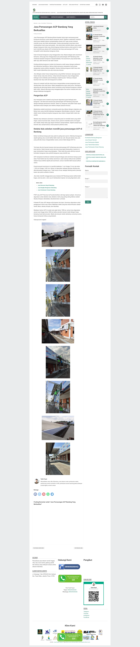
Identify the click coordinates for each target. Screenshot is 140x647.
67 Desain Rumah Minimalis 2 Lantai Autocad (98, 80)
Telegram (86, 611)
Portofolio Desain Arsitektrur (95, 154)
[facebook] (35, 494)
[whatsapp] (48, 494)
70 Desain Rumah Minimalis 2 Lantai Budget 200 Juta (98, 69)
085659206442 (72, 590)
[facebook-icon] (96, 4)
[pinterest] (43, 494)
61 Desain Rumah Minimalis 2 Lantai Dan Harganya (99, 36)
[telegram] (52, 494)
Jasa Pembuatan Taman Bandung (46, 190)
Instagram (86, 615)
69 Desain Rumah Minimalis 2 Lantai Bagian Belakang (98, 58)
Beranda (34, 4)
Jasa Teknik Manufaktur (92, 144)
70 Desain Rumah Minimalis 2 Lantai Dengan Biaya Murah (98, 113)
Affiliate (65, 4)
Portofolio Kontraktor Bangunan (95, 161)
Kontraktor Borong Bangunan (93, 137)
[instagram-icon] (99, 4)
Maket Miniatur (71, 17)
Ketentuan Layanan (85, 4)
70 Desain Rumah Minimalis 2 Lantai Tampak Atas (98, 102)
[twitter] (39, 494)
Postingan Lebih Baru (38, 548)
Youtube (86, 613)
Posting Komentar (38, 33)
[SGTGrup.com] (67, 10)
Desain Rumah (44, 17)
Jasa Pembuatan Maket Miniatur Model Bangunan (99, 47)
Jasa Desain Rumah (43, 4)
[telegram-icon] (106, 4)
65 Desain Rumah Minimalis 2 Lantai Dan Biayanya (99, 91)
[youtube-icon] (103, 4)
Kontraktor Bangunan (55, 4)
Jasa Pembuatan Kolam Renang (94, 147)
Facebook (86, 617)
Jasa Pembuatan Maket (92, 142)
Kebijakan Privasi (73, 4)
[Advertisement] (96, 230)
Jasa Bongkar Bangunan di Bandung (47, 187)
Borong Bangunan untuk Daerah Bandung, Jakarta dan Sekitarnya (99, 123)
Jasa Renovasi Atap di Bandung (46, 185)
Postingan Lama (78, 548)
